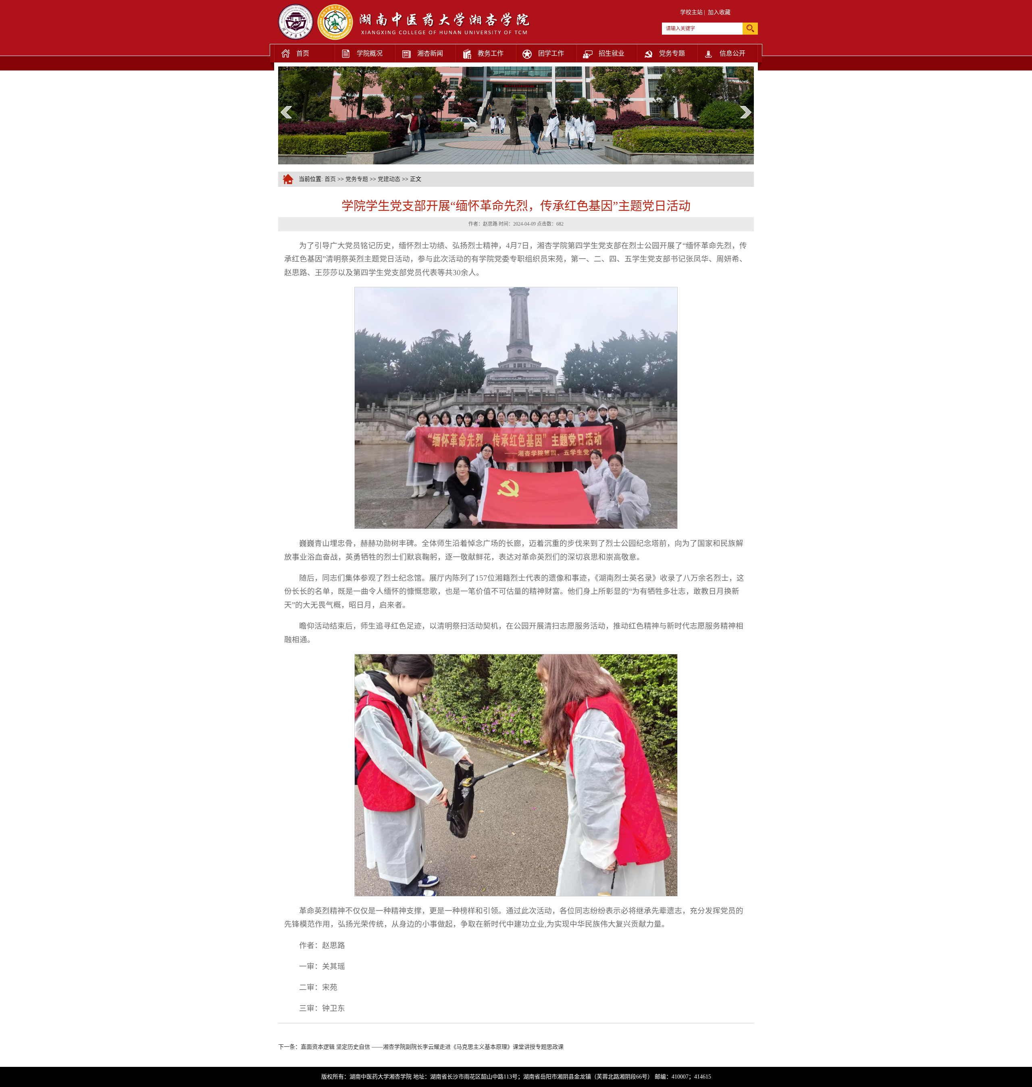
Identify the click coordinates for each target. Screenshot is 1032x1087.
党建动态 (389, 179)
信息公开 (732, 53)
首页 (302, 53)
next (746, 112)
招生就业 (611, 53)
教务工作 (491, 53)
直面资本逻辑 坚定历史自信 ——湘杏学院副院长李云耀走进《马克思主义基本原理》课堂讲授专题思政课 (432, 1047)
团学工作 (551, 53)
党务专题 (672, 53)
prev (286, 112)
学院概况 (370, 53)
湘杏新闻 (430, 53)
